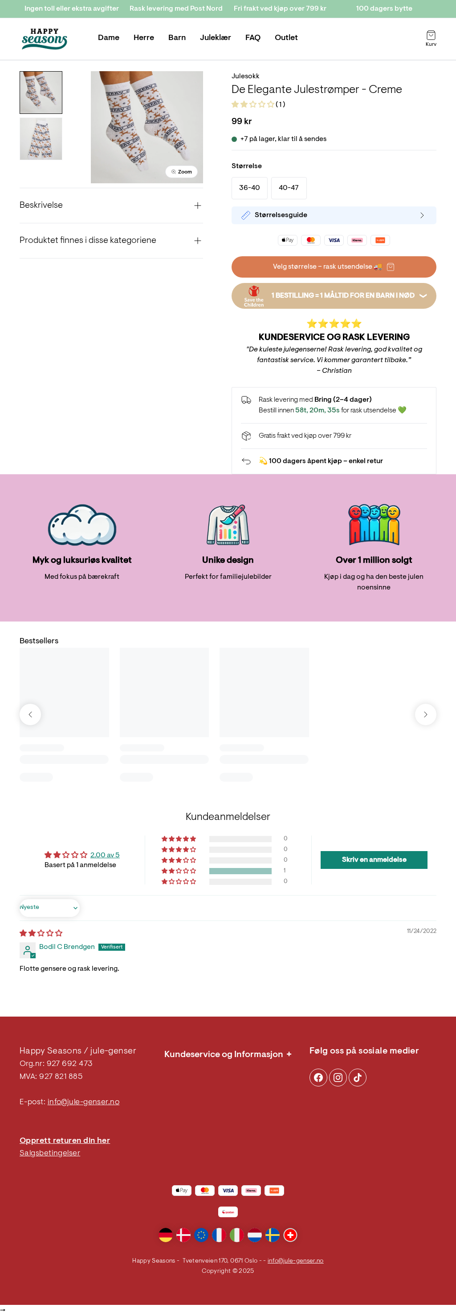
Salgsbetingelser (50, 1154)
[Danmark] (183, 1235)
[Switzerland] (290, 1235)
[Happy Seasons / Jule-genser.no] (44, 39)
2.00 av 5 (105, 855)
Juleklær (215, 38)
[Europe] (201, 1235)
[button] (254, 105)
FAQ (253, 38)
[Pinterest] (338, 1077)
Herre (144, 38)
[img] (41, 933)
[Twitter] (357, 1077)
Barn (177, 38)
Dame (108, 38)
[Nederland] (255, 1235)
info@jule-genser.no (84, 1102)
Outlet (286, 38)
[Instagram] (318, 1077)
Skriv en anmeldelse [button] (374, 860)
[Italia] (237, 1235)
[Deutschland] (166, 1235)
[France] (219, 1235)
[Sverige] (272, 1235)
